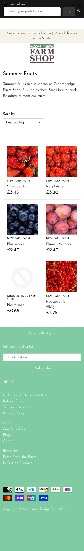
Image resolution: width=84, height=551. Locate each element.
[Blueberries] (22, 219)
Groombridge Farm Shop (48, 509)
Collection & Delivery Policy (24, 395)
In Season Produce (17, 463)
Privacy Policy (14, 413)
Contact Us (12, 441)
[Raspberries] (61, 161)
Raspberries (57, 184)
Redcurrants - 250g (57, 302)
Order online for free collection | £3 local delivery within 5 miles (42, 35)
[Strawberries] (22, 161)
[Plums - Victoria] (61, 219)
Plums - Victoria (58, 241)
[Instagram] (12, 381)
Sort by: (9, 114)
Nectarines (22, 301)
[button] (77, 11)
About (8, 423)
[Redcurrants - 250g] (61, 276)
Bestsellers (11, 451)
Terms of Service (16, 407)
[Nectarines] (22, 276)
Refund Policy (13, 401)
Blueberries (18, 241)
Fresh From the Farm (19, 457)
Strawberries (18, 184)
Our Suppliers (14, 429)
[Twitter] (5, 381)
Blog (6, 435)
